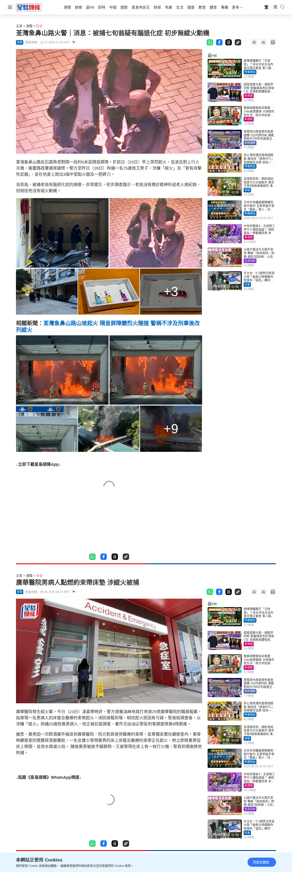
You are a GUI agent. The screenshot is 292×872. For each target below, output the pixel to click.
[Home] (29, 7)
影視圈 (249, 95)
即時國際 (250, 143)
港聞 (29, 26)
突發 (39, 26)
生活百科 (250, 260)
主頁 (19, 26)
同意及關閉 (261, 862)
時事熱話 (250, 72)
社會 (247, 284)
